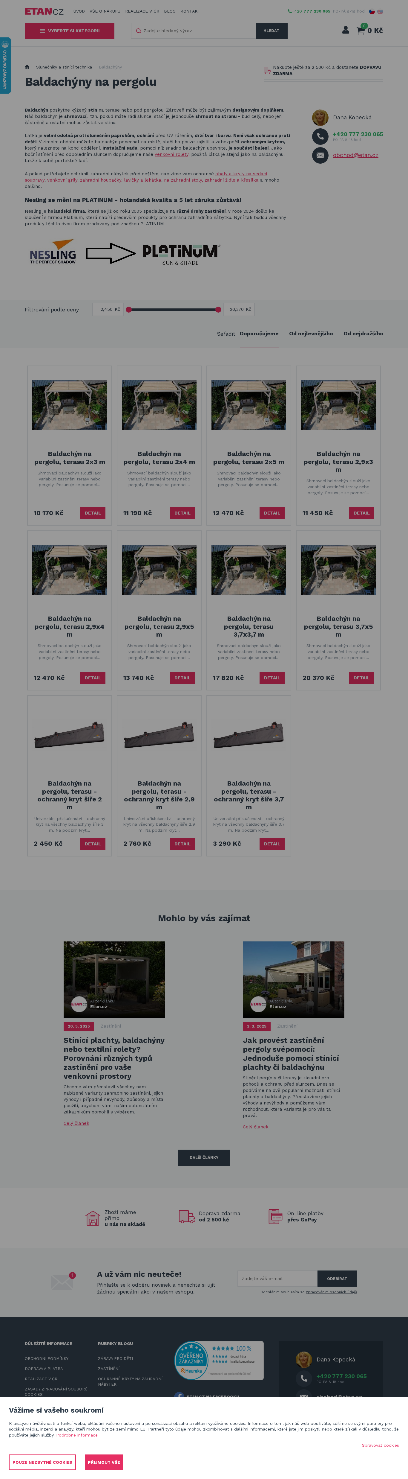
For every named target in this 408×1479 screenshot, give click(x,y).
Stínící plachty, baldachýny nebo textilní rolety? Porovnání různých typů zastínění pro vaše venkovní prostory (114, 1058)
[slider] (129, 310)
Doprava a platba (44, 1369)
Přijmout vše (104, 1462)
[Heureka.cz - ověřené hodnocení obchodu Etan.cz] (219, 1360)
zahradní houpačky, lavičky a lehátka (120, 180)
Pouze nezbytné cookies (42, 1462)
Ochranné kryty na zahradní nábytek (130, 1382)
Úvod (79, 11)
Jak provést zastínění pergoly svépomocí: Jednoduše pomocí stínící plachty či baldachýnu (291, 1054)
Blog (170, 11)
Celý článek (76, 1123)
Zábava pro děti (115, 1358)
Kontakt (190, 11)
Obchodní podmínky (46, 1358)
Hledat (271, 30)
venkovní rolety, (172, 154)
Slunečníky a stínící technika (64, 67)
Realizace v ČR (142, 11)
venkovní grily (62, 180)
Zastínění (111, 1026)
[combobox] (193, 31)
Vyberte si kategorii (74, 31)
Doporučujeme (259, 333)
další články (204, 1157)
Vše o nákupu (105, 11)
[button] (372, 11)
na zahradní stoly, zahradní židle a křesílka (211, 180)
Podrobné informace (77, 1435)
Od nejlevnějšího (311, 333)
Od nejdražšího (363, 333)
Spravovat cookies (380, 1445)
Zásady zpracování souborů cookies (56, 1392)
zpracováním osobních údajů (331, 1292)
